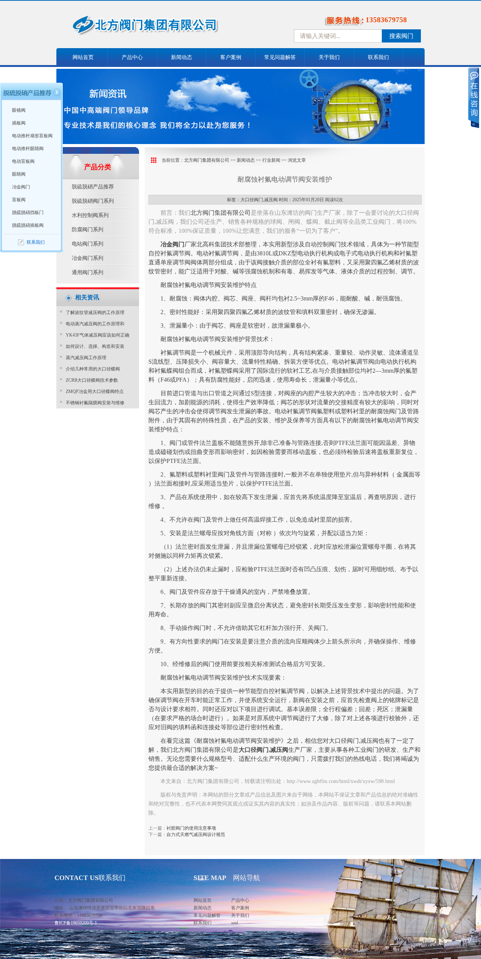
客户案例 (230, 57)
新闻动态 (181, 57)
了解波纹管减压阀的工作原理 (95, 312)
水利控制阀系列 (90, 215)
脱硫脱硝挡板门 (28, 212)
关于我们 (329, 57)
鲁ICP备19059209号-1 (75, 923)
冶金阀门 (21, 187)
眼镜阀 (19, 110)
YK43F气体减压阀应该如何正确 (97, 335)
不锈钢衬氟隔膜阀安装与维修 (95, 402)
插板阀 (19, 123)
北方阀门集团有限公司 (206, 160)
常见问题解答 (280, 57)
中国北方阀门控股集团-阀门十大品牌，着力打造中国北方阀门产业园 (165, 27)
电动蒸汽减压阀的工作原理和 (95, 323)
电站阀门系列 (87, 244)
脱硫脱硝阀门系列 (93, 201)
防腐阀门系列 (87, 229)
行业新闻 (271, 160)
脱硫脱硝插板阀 (28, 225)
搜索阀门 (401, 36)
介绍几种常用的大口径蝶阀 (93, 369)
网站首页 (83, 57)
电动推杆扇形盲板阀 (32, 135)
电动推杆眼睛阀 (28, 148)
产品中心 (132, 57)
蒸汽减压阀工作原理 (86, 357)
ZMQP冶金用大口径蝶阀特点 (95, 391)
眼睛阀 (19, 174)
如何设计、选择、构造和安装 (95, 346)
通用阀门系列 (87, 272)
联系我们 (378, 57)
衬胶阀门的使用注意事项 (191, 828)
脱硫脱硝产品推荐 (93, 187)
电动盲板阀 (23, 161)
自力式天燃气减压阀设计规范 (195, 834)
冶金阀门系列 (87, 258)
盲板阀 (19, 199)
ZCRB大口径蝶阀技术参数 (92, 380)
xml (234, 923)
